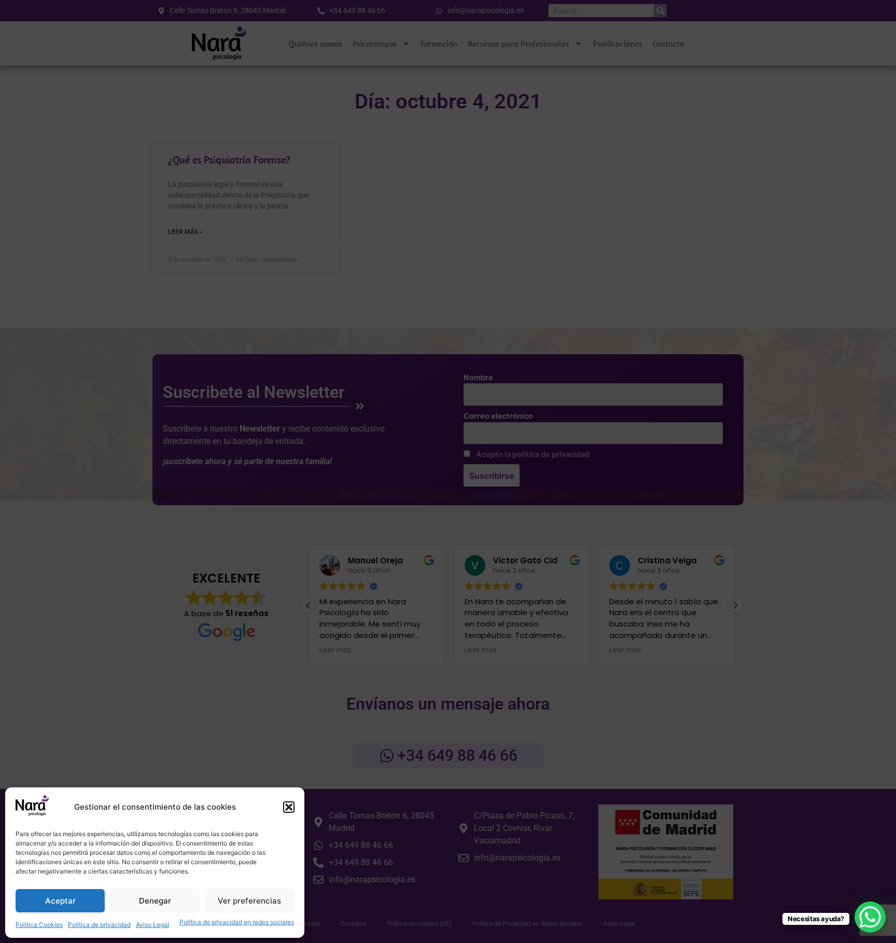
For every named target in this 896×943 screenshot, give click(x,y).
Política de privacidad (99, 924)
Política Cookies (39, 924)
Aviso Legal (152, 924)
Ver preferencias (249, 901)
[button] (289, 807)
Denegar (155, 901)
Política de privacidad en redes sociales (236, 922)
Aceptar (60, 901)
